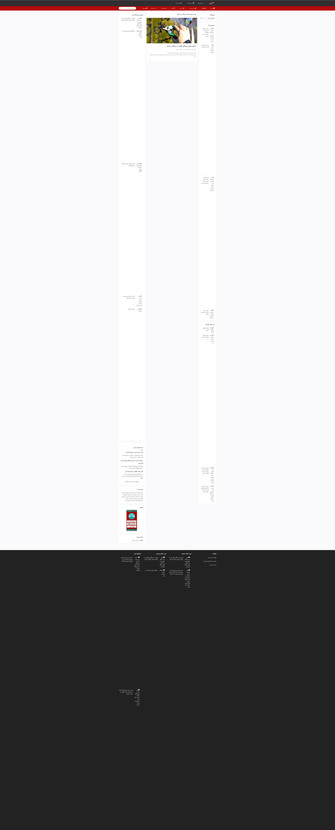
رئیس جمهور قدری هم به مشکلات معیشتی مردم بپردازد (205, 32)
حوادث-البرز (140, 494)
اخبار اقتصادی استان (138, 447)
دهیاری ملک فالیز (134, 496)
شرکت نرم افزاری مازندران (209, 561)
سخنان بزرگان (131, 309)
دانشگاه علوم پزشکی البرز (128, 31)
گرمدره (131, 500)
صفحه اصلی (200, 3)
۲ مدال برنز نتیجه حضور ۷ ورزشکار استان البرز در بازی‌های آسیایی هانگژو (127, 559)
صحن (125, 496)
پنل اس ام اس (212, 565)
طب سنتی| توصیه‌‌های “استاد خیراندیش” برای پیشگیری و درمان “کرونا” (126, 691)
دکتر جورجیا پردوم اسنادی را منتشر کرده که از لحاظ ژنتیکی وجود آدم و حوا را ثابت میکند (176, 572)
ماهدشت (141, 498)
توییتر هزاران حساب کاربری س (205, 337)
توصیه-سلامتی (128, 492)
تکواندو (123, 492)
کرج (134, 500)
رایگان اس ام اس (212, 557)
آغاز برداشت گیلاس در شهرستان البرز (134, 471)
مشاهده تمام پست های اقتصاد (132, 481)
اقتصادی (138, 492)
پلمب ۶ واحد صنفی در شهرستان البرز (134, 452)
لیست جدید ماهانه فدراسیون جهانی (205, 312)
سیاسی (128, 496)
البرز (135, 492)
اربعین (141, 492)
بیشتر (141, 450)
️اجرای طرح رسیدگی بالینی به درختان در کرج (181, 46)
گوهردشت (127, 500)
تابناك (132, 492)
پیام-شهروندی (131, 498)
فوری (122, 496)
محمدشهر (137, 498)
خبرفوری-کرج (134, 494)
